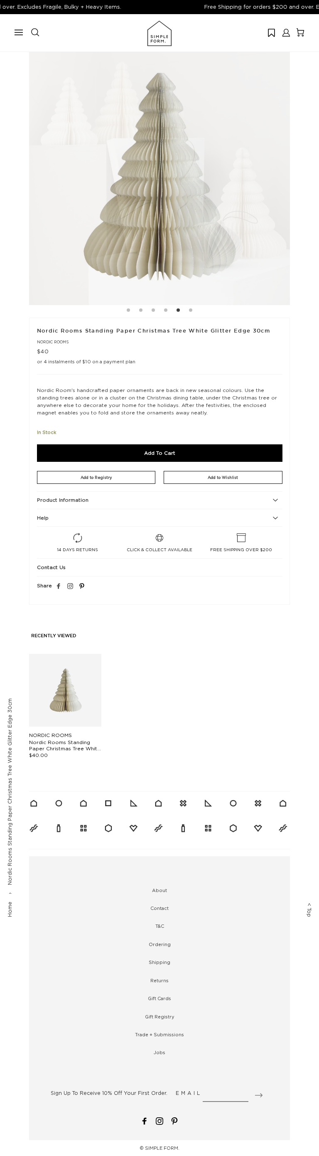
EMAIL (189, 1093)
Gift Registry (159, 1017)
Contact (159, 908)
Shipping (159, 962)
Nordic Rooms (53, 342)
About (159, 890)
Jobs (159, 1052)
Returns (159, 980)
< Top (309, 910)
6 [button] (190, 311)
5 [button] (178, 311)
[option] (159, 174)
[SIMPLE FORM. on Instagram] (70, 586)
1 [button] (128, 311)
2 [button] (141, 311)
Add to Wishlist (223, 477)
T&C (159, 926)
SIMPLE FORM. (162, 1148)
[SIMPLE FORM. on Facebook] (144, 1120)
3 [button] (153, 311)
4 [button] (166, 311)
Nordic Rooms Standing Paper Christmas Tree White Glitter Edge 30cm (65, 748)
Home (10, 909)
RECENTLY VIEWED (53, 636)
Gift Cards (159, 998)
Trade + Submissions (159, 1035)
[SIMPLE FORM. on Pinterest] (174, 1120)
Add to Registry (96, 477)
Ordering (160, 944)
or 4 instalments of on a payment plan (86, 362)
